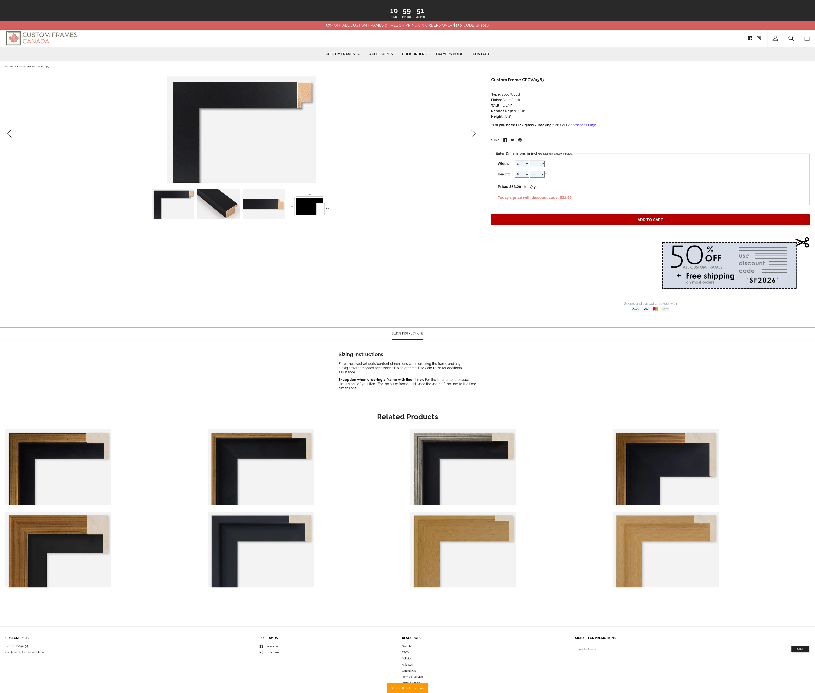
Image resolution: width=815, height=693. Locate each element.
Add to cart (650, 219)
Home (9, 66)
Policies (407, 658)
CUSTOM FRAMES (341, 54)
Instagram (272, 652)
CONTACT (481, 54)
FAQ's (405, 652)
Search (406, 646)
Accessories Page (582, 125)
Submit (800, 649)
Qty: (533, 187)
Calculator (433, 368)
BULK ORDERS (414, 54)
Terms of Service (412, 676)
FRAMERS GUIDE (449, 54)
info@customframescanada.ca (24, 652)
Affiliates (407, 664)
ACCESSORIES (381, 54)
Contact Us (409, 670)
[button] (407, 688)
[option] (241, 129)
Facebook (272, 646)
